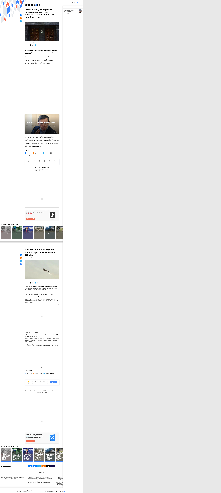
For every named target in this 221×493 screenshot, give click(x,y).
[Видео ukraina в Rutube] (52, 466)
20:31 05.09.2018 (27, 19)
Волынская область (40, 390)
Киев (35, 390)
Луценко (37, 170)
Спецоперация (49, 390)
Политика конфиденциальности (35, 481)
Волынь (57, 390)
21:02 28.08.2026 (27, 257)
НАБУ (41, 170)
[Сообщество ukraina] (35, 466)
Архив (40, 472)
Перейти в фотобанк (36, 42)
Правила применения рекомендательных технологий (39, 482)
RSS (43, 472)
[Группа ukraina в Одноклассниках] (43, 466)
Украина (46, 170)
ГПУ (43, 170)
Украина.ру (27, 390)
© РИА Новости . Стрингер (28, 42)
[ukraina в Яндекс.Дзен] (48, 466)
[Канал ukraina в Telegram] (39, 466)
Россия (46, 392)
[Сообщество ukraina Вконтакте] (30, 466)
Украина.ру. (43, 367)
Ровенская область (40, 392)
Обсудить (54, 382)
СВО (45, 390)
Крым (54, 390)
